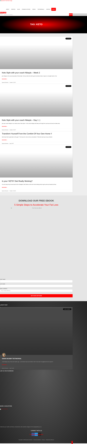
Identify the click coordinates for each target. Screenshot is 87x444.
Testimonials (41, 9)
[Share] (82, 1)
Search (1, 14)
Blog (18, 9)
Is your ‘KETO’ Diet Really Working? (17, 181)
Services (13, 9)
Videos (34, 9)
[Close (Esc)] (85, 1)
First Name (2, 279)
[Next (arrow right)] (85, 222)
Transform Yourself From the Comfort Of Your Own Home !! (27, 134)
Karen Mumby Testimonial (11, 358)
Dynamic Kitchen (26, 9)
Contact (48, 9)
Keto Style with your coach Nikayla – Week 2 (21, 73)
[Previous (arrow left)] (2, 222)
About (7, 9)
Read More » (4, 79)
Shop (53, 9)
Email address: (3, 288)
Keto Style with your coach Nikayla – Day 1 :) (21, 120)
